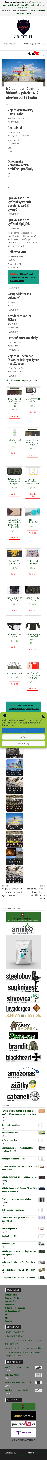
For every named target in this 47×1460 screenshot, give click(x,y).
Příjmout (23, 731)
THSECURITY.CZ (21, 1452)
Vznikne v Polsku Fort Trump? (14, 1336)
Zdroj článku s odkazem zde (15, 380)
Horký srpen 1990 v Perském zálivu (16, 1331)
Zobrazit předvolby (23, 743)
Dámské (27, 2)
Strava (39, 2)
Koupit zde (14, 416)
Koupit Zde (32, 532)
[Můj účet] (29, 53)
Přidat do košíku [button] (32, 495)
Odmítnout (23, 737)
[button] (43, 716)
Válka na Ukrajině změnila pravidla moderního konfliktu (23, 1348)
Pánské (33, 2)
